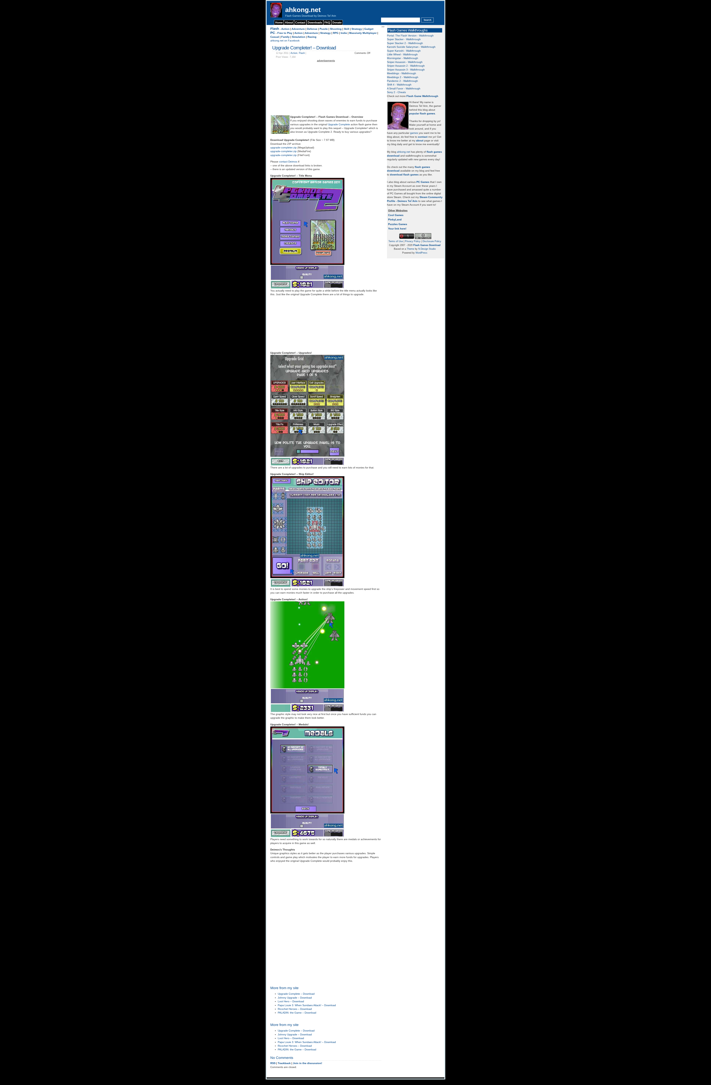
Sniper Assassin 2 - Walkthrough (406, 65)
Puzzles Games (397, 224)
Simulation (298, 37)
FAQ (327, 22)
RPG (335, 33)
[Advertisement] (326, 89)
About (289, 22)
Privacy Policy (412, 241)
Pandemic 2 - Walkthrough (402, 81)
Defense (312, 29)
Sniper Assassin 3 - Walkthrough (406, 69)
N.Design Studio (427, 248)
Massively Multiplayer (363, 33)
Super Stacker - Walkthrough (404, 39)
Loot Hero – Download (291, 1001)
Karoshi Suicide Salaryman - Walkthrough (411, 47)
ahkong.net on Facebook (285, 40)
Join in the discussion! (307, 1063)
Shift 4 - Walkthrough (399, 84)
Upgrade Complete (339, 124)
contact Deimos (288, 161)
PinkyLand (395, 219)
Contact (300, 22)
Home (279, 22)
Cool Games (395, 215)
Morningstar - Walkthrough (402, 58)
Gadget (368, 29)
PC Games (422, 182)
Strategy (356, 29)
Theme (410, 248)
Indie (344, 33)
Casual (274, 37)
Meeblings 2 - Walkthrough (402, 77)
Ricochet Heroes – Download (295, 1009)
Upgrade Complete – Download (296, 993)
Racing (312, 37)
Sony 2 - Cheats (396, 92)
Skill (346, 29)
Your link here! (397, 228)
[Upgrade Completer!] (280, 133)
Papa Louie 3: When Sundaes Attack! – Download (307, 1005)
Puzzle (324, 29)
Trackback (284, 1063)
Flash (274, 29)
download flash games (404, 174)
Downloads (315, 22)
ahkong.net (303, 10)
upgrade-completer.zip (283, 147)
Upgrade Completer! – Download (304, 47)
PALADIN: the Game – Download (297, 1012)
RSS (273, 1063)
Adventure (298, 29)
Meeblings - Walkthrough (401, 73)
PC (272, 33)
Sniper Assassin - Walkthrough (405, 62)
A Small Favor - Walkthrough (403, 88)
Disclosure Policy (432, 241)
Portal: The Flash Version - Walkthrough (410, 35)
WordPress (421, 252)
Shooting (336, 29)
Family (285, 37)
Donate (337, 22)
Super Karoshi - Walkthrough (404, 50)
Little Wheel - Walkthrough (402, 54)
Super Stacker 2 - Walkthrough (405, 43)
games (414, 133)
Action (285, 29)
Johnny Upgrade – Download (295, 997)
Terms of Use (395, 241)
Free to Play (284, 33)
